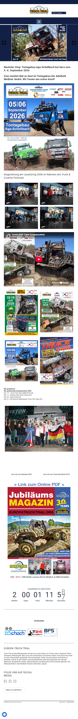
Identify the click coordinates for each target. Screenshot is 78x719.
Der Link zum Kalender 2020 (21, 474)
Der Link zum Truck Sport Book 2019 (56, 474)
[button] (39, 21)
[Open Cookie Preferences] (4, 716)
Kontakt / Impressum (66, 702)
